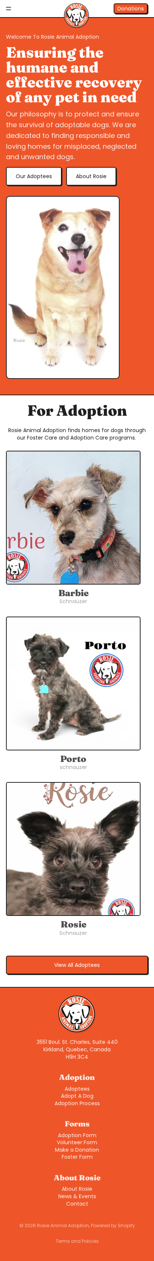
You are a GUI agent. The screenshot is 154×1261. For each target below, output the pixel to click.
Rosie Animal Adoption (63, 1225)
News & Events (77, 1196)
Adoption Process (77, 1103)
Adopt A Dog (77, 1096)
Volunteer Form (77, 1142)
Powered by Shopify (113, 1225)
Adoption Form (77, 1135)
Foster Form (77, 1157)
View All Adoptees (77, 965)
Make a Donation (77, 1150)
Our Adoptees (34, 176)
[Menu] (8, 8)
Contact (77, 1203)
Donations (130, 8)
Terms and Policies (77, 1241)
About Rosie (91, 176)
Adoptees (77, 1089)
